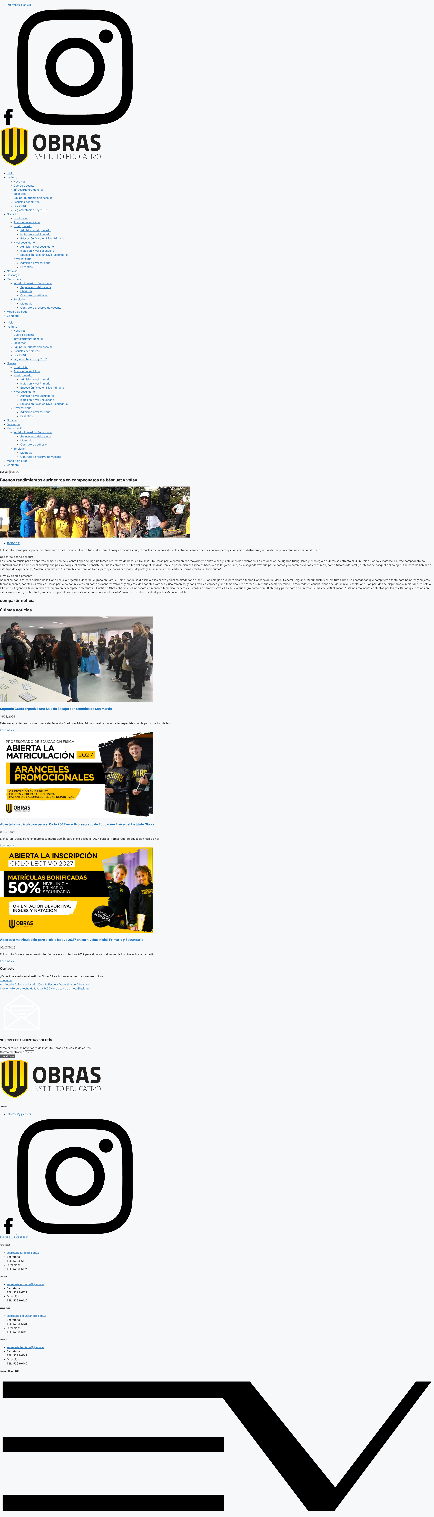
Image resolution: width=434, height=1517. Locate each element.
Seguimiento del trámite (35, 287)
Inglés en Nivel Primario (35, 234)
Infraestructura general (28, 189)
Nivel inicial (21, 218)
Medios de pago (17, 311)
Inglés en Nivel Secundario (37, 250)
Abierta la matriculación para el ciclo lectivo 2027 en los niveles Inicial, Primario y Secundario (71, 940)
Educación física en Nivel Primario (42, 238)
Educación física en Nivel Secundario (44, 254)
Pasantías (26, 267)
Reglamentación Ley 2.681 (30, 210)
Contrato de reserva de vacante (40, 307)
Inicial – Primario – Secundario (33, 283)
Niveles (11, 214)
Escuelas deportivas (27, 202)
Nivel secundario (24, 242)
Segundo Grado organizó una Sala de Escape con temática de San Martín (56, 709)
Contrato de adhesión (34, 295)
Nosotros (19, 181)
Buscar (4, 471)
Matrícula (26, 291)
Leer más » (7, 730)
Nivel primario (23, 226)
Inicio (10, 173)
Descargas (13, 275)
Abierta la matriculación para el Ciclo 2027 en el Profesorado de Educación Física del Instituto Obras (77, 824)
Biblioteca (20, 193)
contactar (6, 980)
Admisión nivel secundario (37, 246)
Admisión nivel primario (35, 230)
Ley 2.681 (20, 206)
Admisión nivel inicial (27, 222)
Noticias (12, 271)
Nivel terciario (23, 258)
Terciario (19, 299)
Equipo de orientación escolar (33, 197)
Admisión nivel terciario (35, 263)
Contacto (13, 315)
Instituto (12, 177)
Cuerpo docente (24, 185)
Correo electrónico (12, 1052)
